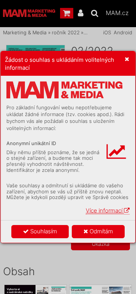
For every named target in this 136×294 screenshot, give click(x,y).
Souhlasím (43, 231)
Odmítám (100, 231)
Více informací (105, 210)
